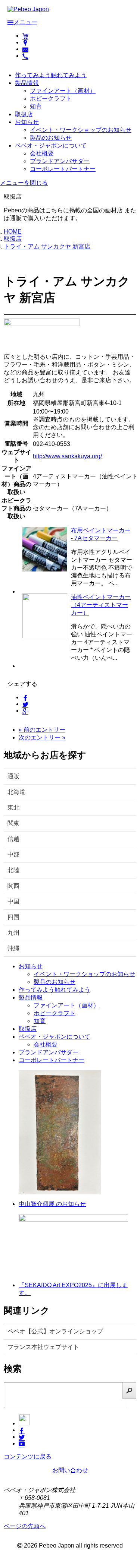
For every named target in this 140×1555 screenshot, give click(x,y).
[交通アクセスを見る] (25, 42)
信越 (13, 839)
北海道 (16, 792)
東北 (13, 807)
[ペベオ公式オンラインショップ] (25, 35)
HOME (13, 231)
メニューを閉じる (24, 183)
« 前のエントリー (42, 729)
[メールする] (25, 49)
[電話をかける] (25, 56)
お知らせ (27, 122)
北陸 (13, 870)
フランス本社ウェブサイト (43, 1347)
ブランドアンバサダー (60, 161)
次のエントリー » (42, 737)
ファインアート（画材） (63, 91)
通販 (13, 776)
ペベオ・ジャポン (51, 145)
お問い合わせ (70, 1470)
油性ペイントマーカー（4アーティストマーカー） (101, 605)
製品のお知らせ (51, 137)
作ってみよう (51, 75)
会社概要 (42, 153)
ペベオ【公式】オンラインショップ (55, 1331)
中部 (13, 854)
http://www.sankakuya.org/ (67, 456)
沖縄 (13, 948)
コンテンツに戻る (28, 1456)
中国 (13, 901)
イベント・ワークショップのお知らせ (80, 130)
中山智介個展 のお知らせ (52, 1204)
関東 (13, 823)
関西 (13, 886)
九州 (13, 932)
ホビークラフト (51, 98)
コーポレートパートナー (63, 169)
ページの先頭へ (25, 1526)
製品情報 (27, 83)
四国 (13, 917)
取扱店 (24, 114)
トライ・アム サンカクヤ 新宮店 (47, 246)
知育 (36, 106)
